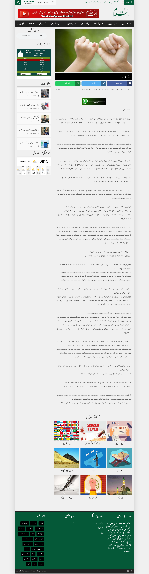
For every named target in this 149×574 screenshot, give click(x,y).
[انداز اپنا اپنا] (93, 485)
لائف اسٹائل (25, 554)
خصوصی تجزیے (23, 533)
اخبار (73, 522)
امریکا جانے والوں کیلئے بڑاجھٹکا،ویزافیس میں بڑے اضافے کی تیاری (29, 105)
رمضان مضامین (27, 543)
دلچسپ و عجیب (27, 538)
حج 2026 (40, 533)
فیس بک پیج (100, 528)
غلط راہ (93, 471)
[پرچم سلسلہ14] (66, 431)
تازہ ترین (112, 23)
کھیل (28, 564)
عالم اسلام (98, 23)
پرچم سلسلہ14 (66, 444)
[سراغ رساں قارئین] (66, 485)
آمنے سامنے (119, 444)
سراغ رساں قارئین (66, 498)
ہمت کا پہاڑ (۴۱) (66, 471)
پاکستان (85, 23)
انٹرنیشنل (71, 23)
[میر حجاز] (119, 458)
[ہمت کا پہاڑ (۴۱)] (66, 458)
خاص (32, 533)
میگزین (122, 89)
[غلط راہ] (93, 458)
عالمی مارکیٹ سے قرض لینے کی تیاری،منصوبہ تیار (29, 130)
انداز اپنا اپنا (93, 498)
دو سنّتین (119, 498)
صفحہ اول (126, 23)
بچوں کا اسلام (128, 89)
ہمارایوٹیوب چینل (99, 522)
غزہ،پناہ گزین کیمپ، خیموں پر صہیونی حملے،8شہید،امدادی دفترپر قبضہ (29, 92)
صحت (31, 23)
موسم (41, 559)
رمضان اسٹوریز (39, 543)
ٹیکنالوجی (54, 23)
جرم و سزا (21, 528)
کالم (34, 564)
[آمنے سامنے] (119, 431)
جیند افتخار (113, 89)
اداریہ (41, 523)
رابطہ (102, 533)
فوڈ (33, 554)
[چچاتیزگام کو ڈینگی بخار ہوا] (93, 431)
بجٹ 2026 (24, 523)
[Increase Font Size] (59, 89)
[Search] (18, 2)
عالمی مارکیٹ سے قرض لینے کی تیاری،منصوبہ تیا (108, 2)
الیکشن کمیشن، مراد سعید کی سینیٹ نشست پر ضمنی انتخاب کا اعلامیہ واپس (29, 117)
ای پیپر (21, 23)
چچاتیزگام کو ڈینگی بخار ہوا (93, 444)
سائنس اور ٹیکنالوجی (38, 549)
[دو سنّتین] (119, 485)
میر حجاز (119, 471)
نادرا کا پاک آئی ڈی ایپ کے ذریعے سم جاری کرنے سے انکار (29, 142)
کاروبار (42, 23)
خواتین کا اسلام (39, 538)
